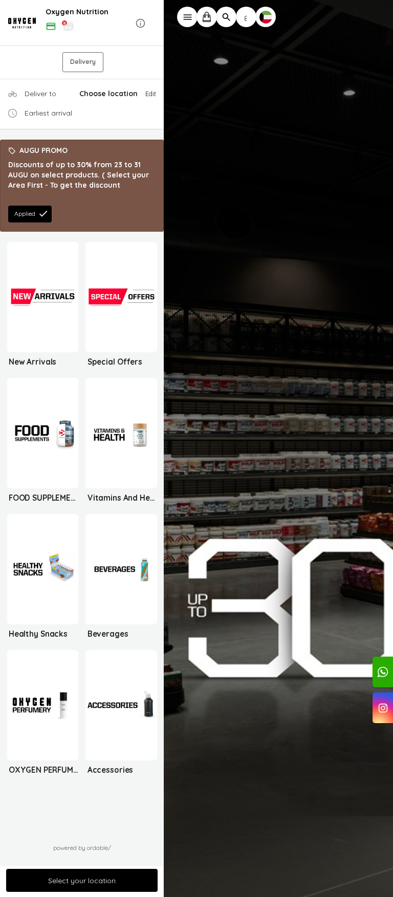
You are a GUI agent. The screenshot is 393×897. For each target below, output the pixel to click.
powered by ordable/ (82, 847)
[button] (82, 23)
